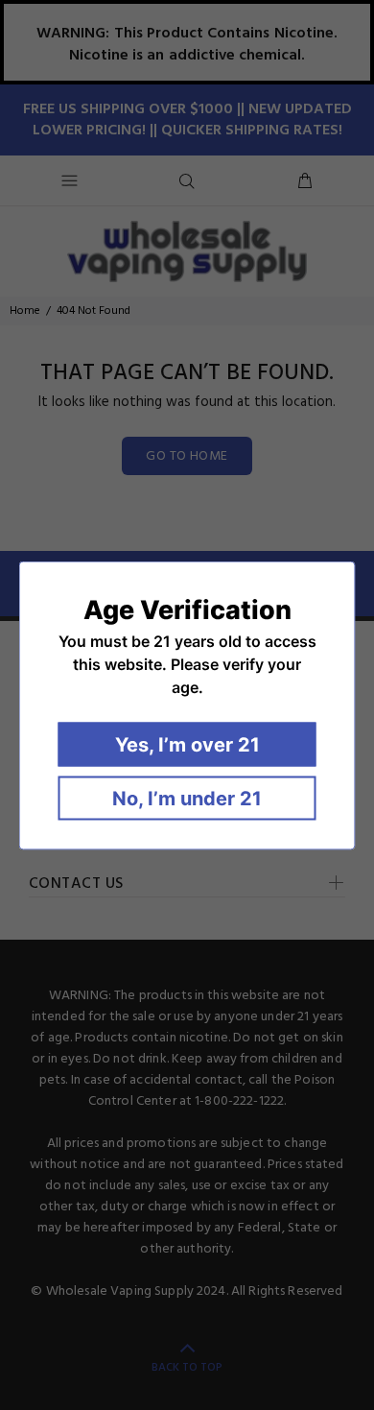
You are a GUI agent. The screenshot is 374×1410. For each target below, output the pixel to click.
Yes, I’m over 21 (187, 743)
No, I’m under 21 (187, 797)
